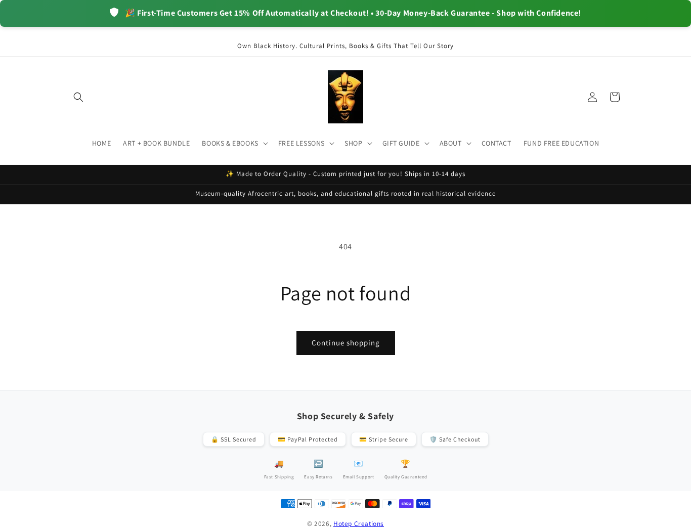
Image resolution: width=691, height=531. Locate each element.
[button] (78, 97)
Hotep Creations (358, 523)
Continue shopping (346, 342)
